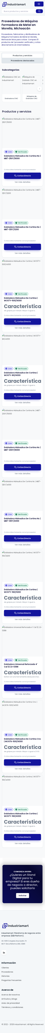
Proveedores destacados (22, 60)
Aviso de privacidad (11, 1003)
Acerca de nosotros (11, 994)
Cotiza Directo (24, 175)
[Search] (39, 11)
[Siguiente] (39, 88)
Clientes (5, 967)
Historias (6, 976)
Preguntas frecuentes (11, 980)
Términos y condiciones (12, 1007)
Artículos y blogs (9, 999)
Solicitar (22, 895)
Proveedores (7, 972)
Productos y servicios (22, 55)
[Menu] (39, 4)
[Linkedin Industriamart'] (4, 952)
